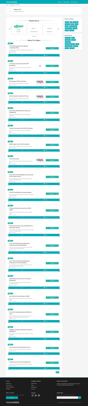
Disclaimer (8, 388)
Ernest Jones (67, 37)
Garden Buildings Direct (69, 44)
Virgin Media (75, 22)
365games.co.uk (68, 28)
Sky (70, 22)
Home (60, 1)
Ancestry (73, 39)
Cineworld (72, 30)
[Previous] (9, 29)
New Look (72, 48)
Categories (67, 1)
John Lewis (67, 24)
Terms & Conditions (10, 387)
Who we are (8, 383)
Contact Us (74, 1)
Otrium (77, 44)
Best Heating (67, 41)
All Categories (12, 4)
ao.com (76, 24)
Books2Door (67, 39)
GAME (66, 26)
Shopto (66, 30)
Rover (73, 37)
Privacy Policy (9, 385)
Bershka (66, 48)
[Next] (58, 29)
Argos (72, 24)
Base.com (75, 28)
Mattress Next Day (73, 26)
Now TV (66, 22)
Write (12, 397)
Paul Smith (76, 46)
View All (34, 36)
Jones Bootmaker (68, 46)
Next (57, 372)
